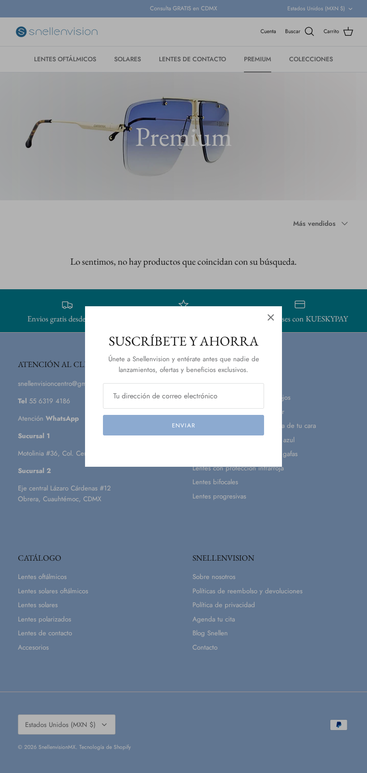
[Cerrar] (271, 317)
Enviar (183, 425)
